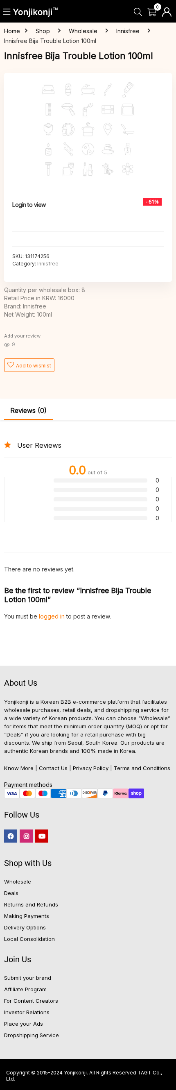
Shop (43, 30)
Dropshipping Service (31, 1035)
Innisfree (128, 30)
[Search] (138, 12)
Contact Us (53, 768)
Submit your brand (27, 977)
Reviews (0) (28, 410)
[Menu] (7, 12)
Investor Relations (27, 1012)
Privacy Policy (90, 768)
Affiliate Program (25, 989)
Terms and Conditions (142, 768)
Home (12, 30)
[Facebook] (10, 836)
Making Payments (26, 916)
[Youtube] (41, 836)
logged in (52, 616)
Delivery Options (25, 927)
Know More (19, 768)
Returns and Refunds (31, 904)
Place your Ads (23, 1023)
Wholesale (83, 30)
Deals (11, 893)
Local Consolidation (29, 939)
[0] (151, 12)
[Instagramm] (26, 836)
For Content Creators (31, 1000)
